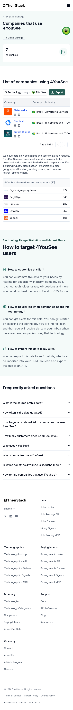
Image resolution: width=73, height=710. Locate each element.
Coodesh (19, 121)
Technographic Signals (17, 575)
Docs (43, 601)
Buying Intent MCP (51, 582)
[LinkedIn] (11, 516)
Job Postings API (50, 514)
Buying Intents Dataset (53, 568)
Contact (8, 648)
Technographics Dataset (18, 568)
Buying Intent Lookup (52, 554)
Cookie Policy (48, 695)
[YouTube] (16, 516)
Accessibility (10, 702)
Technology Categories (17, 608)
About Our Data (12, 629)
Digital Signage (15, 16)
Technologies (12, 601)
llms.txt (23, 702)
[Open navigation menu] (68, 5)
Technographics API (15, 561)
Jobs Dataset (48, 521)
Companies (10, 615)
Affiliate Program (13, 662)
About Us (9, 655)
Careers (8, 669)
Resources (47, 622)
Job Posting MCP (50, 535)
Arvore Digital (22, 132)
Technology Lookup (15, 554)
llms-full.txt (35, 702)
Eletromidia (20, 110)
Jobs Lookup (48, 507)
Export (59, 92)
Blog (43, 615)
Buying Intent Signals (52, 575)
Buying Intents (12, 622)
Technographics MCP (16, 582)
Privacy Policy (31, 695)
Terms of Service (12, 695)
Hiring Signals (48, 528)
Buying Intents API (50, 561)
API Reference (49, 608)
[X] (5, 516)
